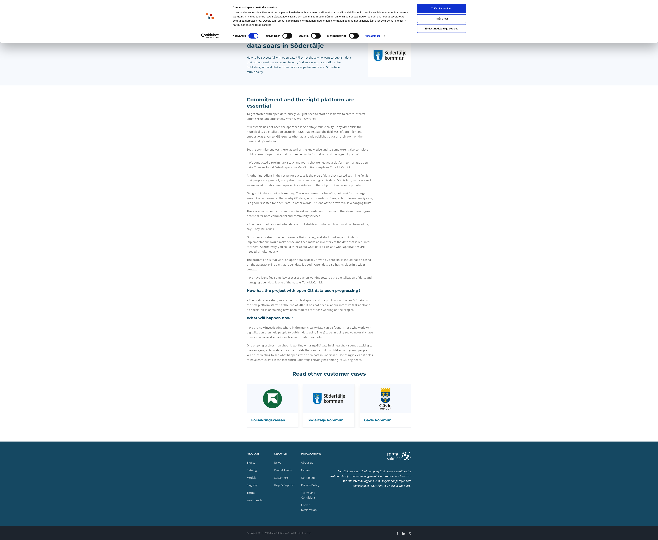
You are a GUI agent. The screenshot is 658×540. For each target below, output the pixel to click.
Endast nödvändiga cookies (441, 28)
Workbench (254, 500)
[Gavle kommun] (385, 387)
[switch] (287, 36)
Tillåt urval (441, 18)
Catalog (252, 470)
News (277, 462)
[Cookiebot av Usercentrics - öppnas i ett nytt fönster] (210, 36)
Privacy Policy (310, 485)
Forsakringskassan (268, 420)
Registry (252, 485)
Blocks (251, 462)
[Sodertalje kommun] (328, 387)
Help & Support (284, 485)
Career (305, 470)
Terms (251, 493)
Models (252, 478)
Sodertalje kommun (326, 420)
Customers (281, 478)
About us (307, 462)
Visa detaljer (372, 35)
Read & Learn (283, 470)
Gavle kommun (378, 420)
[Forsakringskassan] (272, 387)
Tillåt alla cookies (441, 8)
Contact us (308, 478)
